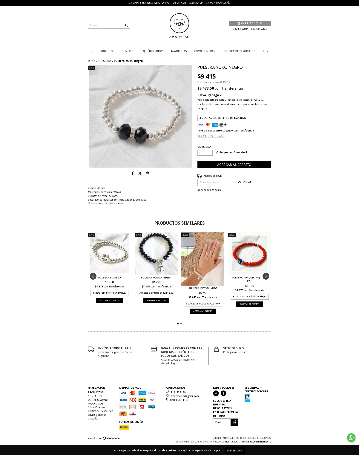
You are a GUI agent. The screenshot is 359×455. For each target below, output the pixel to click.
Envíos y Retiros (97, 414)
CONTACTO (129, 51)
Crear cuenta (240, 28)
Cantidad (204, 146)
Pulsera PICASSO (109, 277)
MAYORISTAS (179, 51)
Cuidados (93, 418)
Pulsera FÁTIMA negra (156, 277)
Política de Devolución (239, 51)
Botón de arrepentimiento (256, 442)
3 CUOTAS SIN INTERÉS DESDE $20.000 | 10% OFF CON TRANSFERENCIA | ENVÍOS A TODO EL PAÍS (179, 2)
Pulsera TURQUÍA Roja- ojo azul (250, 279)
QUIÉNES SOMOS (153, 51)
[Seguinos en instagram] (216, 393)
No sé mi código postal (209, 190)
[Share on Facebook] (133, 173)
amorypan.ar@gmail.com (185, 396)
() (252, 23)
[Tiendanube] (104, 439)
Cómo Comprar (204, 51)
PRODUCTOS (106, 51)
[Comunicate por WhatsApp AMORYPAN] (351, 437)
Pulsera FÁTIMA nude (202, 288)
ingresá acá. (231, 442)
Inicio (91, 61)
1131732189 (178, 392)
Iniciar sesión (259, 28)
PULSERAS (104, 61)
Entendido (235, 450)
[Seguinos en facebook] (223, 393)
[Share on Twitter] (140, 173)
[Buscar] (126, 25)
